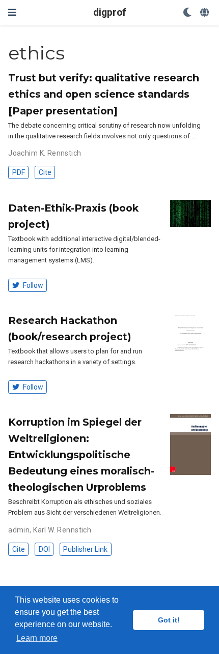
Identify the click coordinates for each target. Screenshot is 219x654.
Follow (32, 285)
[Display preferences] (187, 13)
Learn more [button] (37, 638)
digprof (109, 12)
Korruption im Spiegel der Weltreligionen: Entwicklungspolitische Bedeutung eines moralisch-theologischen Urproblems (81, 454)
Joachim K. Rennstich (44, 153)
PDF (18, 172)
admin (19, 530)
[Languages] (205, 13)
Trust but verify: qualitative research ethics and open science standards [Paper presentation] (103, 94)
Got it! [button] (169, 620)
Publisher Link (85, 549)
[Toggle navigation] (12, 12)
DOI (44, 549)
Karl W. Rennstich (62, 530)
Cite (45, 172)
